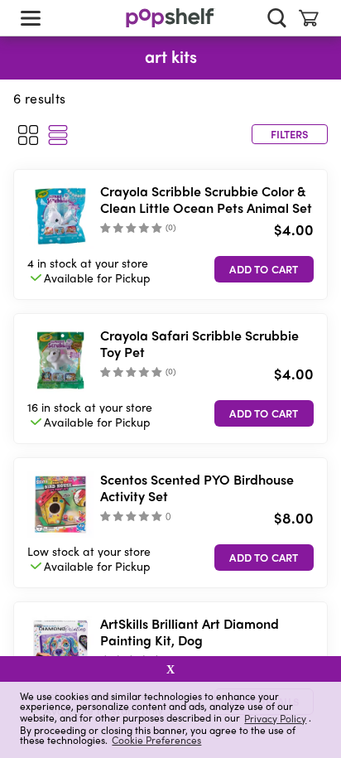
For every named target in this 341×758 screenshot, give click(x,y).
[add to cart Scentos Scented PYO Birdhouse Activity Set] (264, 557)
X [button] (170, 669)
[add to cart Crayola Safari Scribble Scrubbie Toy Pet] (264, 413)
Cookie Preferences (156, 739)
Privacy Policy (275, 718)
